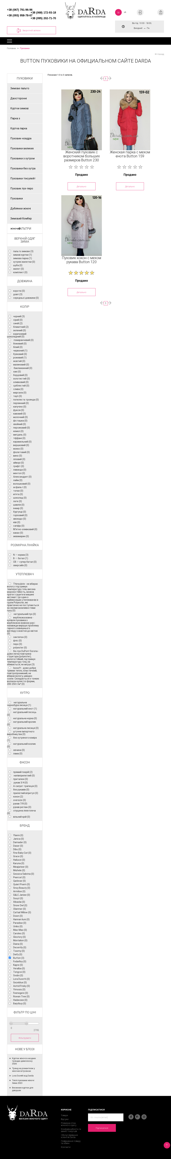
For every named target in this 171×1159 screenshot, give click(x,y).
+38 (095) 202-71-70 (43, 18)
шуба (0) (17, 265)
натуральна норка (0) (25, 718)
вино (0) (17, 455)
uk (125, 12)
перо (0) (17, 644)
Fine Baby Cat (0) (22, 852)
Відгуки (64, 1119)
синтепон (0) (20, 637)
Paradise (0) (19, 923)
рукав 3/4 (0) (20, 782)
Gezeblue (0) (20, 982)
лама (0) (17, 753)
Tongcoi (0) (19, 972)
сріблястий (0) (21, 385)
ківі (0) (16, 522)
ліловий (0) (19, 459)
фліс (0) (17, 640)
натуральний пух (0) (24, 614)
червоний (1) (20, 350)
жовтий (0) (19, 361)
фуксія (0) (18, 410)
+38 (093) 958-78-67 (19, 15)
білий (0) (18, 347)
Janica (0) (18, 838)
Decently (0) (19, 947)
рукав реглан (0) (22, 807)
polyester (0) (20, 647)
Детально (81, 186)
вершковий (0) (21, 445)
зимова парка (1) (22, 258)
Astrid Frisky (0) (21, 986)
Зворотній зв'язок (31, 30)
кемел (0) (18, 431)
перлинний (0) (21, 403)
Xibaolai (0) (19, 902)
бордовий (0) (20, 375)
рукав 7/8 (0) (20, 803)
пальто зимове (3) (23, 251)
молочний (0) (20, 417)
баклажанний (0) (22, 368)
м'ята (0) (18, 494)
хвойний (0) (19, 424)
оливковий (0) (21, 382)
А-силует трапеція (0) (25, 786)
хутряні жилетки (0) (24, 261)
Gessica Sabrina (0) (23, 874)
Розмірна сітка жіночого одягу (68, 1124)
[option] (81, 119)
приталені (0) (20, 779)
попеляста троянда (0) (26, 399)
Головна (11, 48)
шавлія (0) (18, 504)
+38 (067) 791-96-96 (19, 9)
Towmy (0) (19, 951)
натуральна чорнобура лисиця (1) (19, 703)
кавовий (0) (19, 413)
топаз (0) (18, 490)
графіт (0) (18, 466)
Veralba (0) (19, 968)
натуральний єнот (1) (25, 708)
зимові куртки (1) (22, 254)
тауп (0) (17, 396)
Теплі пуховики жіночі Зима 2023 (23, 1081)
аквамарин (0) (21, 536)
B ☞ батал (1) (20, 558)
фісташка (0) (20, 420)
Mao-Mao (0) (20, 930)
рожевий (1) (20, 357)
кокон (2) (18, 796)
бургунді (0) (19, 511)
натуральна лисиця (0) (26, 728)
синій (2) (18, 323)
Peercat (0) (19, 877)
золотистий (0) (21, 378)
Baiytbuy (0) (19, 1003)
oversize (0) (19, 800)
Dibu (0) (17, 849)
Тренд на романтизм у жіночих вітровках (23, 1069)
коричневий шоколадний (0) (16, 335)
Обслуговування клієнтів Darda (69, 1136)
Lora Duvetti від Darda (23, 1075)
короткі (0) (19, 290)
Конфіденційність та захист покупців (71, 1130)
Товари (64, 1115)
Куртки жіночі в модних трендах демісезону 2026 (24, 1061)
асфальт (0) (20, 487)
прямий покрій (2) (23, 772)
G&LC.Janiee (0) (21, 895)
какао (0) (18, 532)
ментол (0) (19, 473)
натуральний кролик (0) (21, 723)
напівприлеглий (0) (24, 775)
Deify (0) (17, 954)
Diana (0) (18, 944)
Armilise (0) (19, 891)
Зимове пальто (19, 88)
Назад (160, 54)
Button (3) (18, 958)
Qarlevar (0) (19, 881)
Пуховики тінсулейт (23, 178)
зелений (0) (19, 330)
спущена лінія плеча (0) (21, 812)
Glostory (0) (19, 937)
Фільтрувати (25, 1037)
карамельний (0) (22, 441)
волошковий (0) (21, 483)
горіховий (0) (20, 515)
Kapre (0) (18, 965)
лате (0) (17, 501)
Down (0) (18, 916)
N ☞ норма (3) (20, 554)
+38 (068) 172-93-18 (43, 12)
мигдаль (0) (19, 434)
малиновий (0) (21, 364)
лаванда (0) (19, 469)
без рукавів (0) (21, 789)
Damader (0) (20, 842)
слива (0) (18, 389)
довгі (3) (17, 294)
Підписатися (102, 1127)
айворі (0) (18, 462)
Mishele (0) (19, 870)
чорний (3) (19, 316)
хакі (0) (17, 371)
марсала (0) (19, 392)
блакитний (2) (21, 327)
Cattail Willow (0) (22, 912)
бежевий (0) (20, 343)
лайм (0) (17, 480)
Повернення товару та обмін (70, 1142)
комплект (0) (20, 272)
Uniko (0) (18, 926)
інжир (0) (18, 508)
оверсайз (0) (20, 565)
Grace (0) (18, 856)
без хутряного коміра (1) (22, 739)
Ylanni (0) (18, 835)
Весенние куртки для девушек (22, 1089)
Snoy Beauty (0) (21, 888)
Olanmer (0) (19, 909)
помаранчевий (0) (23, 340)
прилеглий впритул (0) (25, 793)
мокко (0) (18, 448)
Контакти (65, 1147)
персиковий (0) (21, 427)
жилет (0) (18, 268)
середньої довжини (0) (26, 298)
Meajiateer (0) (20, 866)
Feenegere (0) (20, 993)
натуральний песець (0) (21, 713)
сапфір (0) (18, 525)
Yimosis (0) (19, 989)
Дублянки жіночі (20, 208)
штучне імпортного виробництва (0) (20, 733)
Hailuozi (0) (19, 859)
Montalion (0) (20, 940)
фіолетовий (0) (21, 452)
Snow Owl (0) (20, 905)
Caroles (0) (19, 933)
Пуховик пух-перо (21, 188)
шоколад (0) (20, 497)
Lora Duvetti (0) (21, 979)
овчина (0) (19, 750)
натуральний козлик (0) (21, 745)
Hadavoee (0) (20, 1000)
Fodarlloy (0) (19, 961)
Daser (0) (18, 845)
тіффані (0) (19, 438)
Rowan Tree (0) (21, 996)
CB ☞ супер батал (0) (25, 561)
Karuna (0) (18, 863)
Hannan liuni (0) (21, 919)
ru (118, 12)
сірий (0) (18, 320)
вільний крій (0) (21, 816)
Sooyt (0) (18, 898)
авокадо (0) (19, 518)
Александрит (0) (22, 476)
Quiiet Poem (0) (21, 884)
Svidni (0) (18, 975)
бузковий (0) (20, 354)
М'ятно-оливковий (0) (25, 529)
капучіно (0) (19, 406)
